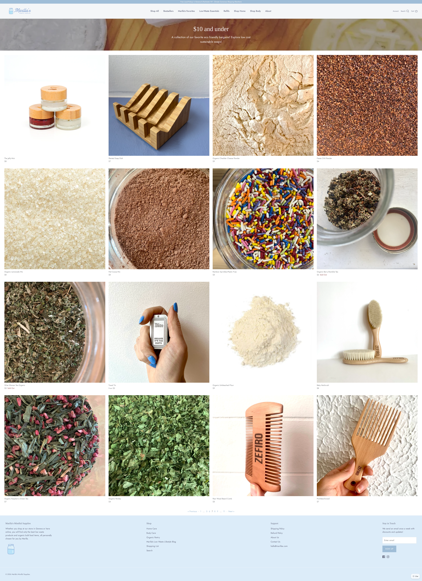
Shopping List (152, 546)
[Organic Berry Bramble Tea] (367, 218)
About (268, 11)
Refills (226, 11)
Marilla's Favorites (186, 11)
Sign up (389, 548)
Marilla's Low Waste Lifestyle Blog (161, 541)
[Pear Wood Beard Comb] (263, 445)
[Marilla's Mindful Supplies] (20, 11)
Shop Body (255, 11)
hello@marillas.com (279, 546)
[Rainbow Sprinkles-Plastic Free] (263, 218)
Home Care (151, 528)
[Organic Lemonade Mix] (54, 218)
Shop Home (240, 11)
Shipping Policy (277, 528)
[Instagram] (388, 556)
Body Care (151, 533)
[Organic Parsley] (159, 445)
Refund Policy (277, 533)
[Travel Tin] (159, 332)
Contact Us (275, 541)
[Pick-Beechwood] (367, 445)
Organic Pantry (153, 537)
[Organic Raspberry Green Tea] (54, 445)
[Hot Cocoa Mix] (159, 218)
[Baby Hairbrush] (367, 332)
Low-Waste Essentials (209, 11)
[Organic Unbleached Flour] (263, 332)
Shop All (154, 11)
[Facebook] (383, 556)
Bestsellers (168, 11)
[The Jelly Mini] (54, 105)
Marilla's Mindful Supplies (21, 574)
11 (224, 511)
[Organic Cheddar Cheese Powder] (263, 105)
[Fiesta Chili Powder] (367, 105)
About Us (275, 537)
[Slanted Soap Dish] (159, 105)
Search (149, 550)
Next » (231, 511)
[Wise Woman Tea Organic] (54, 332)
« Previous (192, 511)
